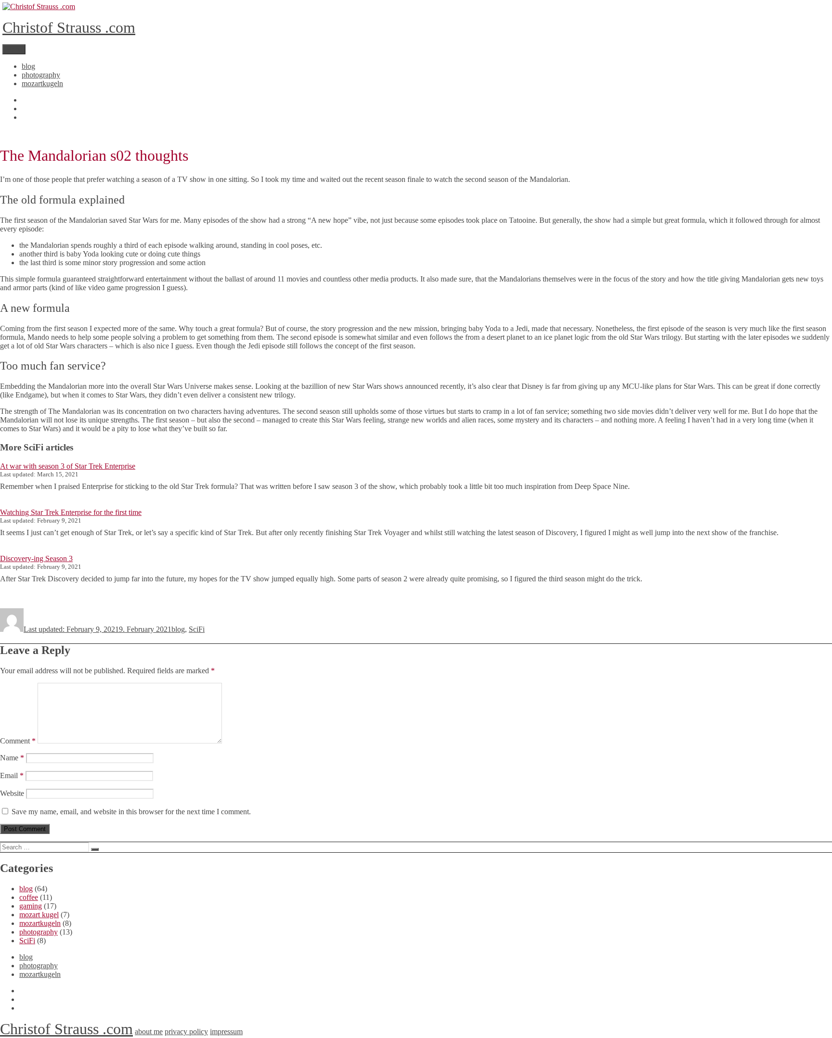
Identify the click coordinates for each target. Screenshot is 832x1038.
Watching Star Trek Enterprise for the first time (71, 512)
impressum (226, 1031)
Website (12, 793)
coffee (28, 897)
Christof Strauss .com (68, 27)
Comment (18, 741)
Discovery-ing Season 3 (36, 558)
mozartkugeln (42, 83)
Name (12, 758)
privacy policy (186, 1031)
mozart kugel (39, 914)
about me (149, 1031)
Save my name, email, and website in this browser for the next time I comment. (131, 811)
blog (28, 66)
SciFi (197, 629)
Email (12, 775)
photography (41, 75)
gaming (30, 906)
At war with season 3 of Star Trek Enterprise (67, 466)
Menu (14, 49)
